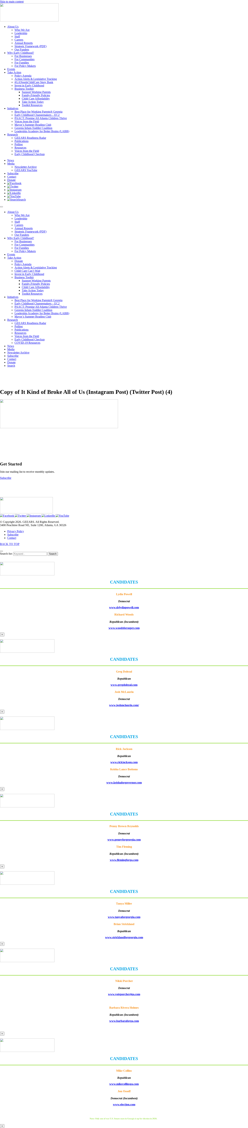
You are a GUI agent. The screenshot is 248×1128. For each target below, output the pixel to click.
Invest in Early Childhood (29, 274)
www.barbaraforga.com (124, 1020)
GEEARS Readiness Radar (30, 323)
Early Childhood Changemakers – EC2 (37, 303)
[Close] (1, 551)
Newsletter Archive (18, 352)
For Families (22, 247)
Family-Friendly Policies (36, 283)
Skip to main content (12, 1)
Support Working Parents (36, 280)
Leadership (21, 218)
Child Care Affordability (36, 287)
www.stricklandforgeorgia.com (124, 937)
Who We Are (22, 215)
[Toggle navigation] (1, 206)
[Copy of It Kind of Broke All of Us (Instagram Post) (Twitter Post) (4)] (59, 427)
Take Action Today (33, 290)
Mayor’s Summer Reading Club (33, 316)
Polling (19, 326)
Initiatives (12, 296)
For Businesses (23, 241)
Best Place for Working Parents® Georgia (38, 300)
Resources (20, 332)
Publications (22, 329)
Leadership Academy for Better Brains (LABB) (42, 313)
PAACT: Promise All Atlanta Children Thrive (41, 306)
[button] (14, 183)
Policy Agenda (23, 264)
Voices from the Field (27, 336)
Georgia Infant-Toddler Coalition (33, 310)
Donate (19, 261)
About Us (13, 211)
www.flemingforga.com (124, 859)
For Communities (24, 244)
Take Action (14, 257)
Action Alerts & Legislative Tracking (36, 267)
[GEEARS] (29, 20)
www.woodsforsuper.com (124, 627)
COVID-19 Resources (27, 342)
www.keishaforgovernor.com (124, 782)
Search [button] (11, 365)
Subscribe (13, 355)
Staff (17, 221)
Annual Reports (24, 228)
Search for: (6, 553)
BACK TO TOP (9, 544)
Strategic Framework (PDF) (30, 231)
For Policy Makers (25, 251)
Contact (11, 359)
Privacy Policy (15, 531)
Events (11, 254)
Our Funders (22, 234)
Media (11, 349)
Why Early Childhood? (20, 238)
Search (52, 553)
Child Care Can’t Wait (27, 270)
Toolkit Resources (32, 293)
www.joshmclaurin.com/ (124, 705)
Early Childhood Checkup (30, 339)
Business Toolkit (24, 277)
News (10, 346)
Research (12, 319)
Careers (19, 225)
